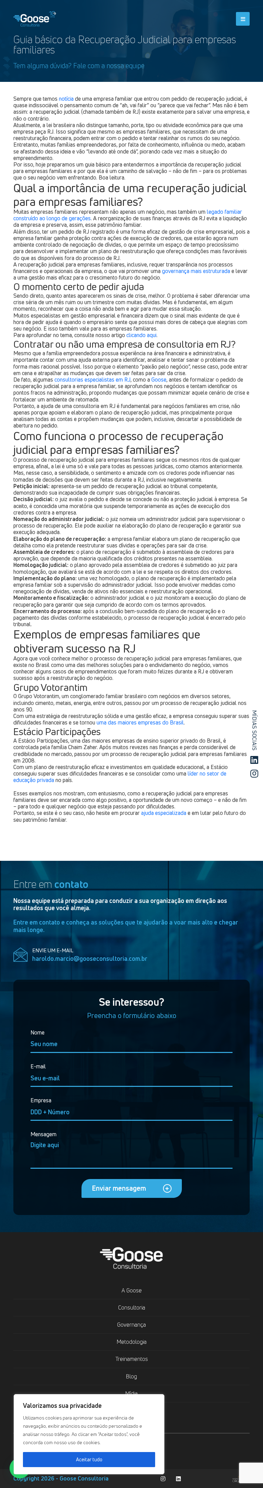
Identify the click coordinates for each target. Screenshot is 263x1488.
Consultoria (131, 1307)
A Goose (132, 1290)
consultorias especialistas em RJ (92, 379)
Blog (131, 1376)
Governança (131, 1324)
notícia (66, 98)
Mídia (131, 1393)
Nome (37, 1032)
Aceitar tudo (89, 1459)
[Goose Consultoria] (34, 17)
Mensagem (43, 1134)
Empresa (40, 1100)
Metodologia (132, 1342)
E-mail (38, 1066)
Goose (158, 379)
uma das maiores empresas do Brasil (140, 722)
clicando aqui (141, 335)
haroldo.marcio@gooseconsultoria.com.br (89, 959)
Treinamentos (131, 1359)
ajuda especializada (163, 813)
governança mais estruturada (196, 271)
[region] (89, 1434)
